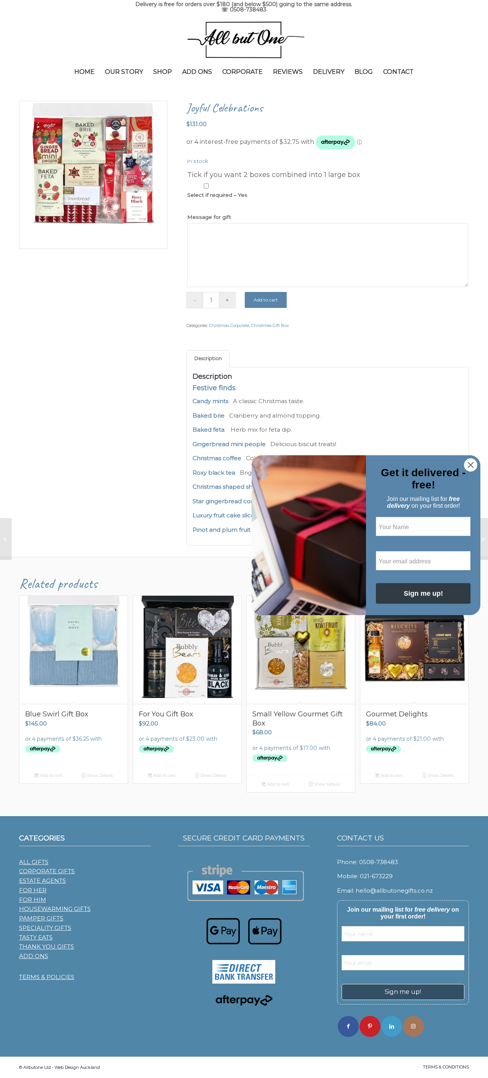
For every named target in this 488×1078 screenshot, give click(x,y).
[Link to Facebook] (348, 1026)
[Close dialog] (470, 465)
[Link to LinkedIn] (391, 1026)
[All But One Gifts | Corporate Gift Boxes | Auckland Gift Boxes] (244, 39)
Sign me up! (403, 991)
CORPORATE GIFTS (47, 871)
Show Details (99, 775)
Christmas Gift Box (270, 325)
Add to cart (266, 300)
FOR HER (33, 890)
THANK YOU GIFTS (46, 946)
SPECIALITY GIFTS (45, 927)
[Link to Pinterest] (370, 1026)
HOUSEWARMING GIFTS (55, 908)
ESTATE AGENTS (42, 880)
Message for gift (209, 217)
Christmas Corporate (229, 325)
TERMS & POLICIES (46, 977)
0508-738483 (248, 9)
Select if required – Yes (217, 195)
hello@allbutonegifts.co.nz (394, 890)
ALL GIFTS (33, 862)
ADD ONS (33, 956)
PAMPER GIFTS (41, 918)
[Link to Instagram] (413, 1026)
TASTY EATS (36, 937)
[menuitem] (84, 71)
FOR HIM (32, 899)
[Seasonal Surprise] (6, 539)
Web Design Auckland (77, 1067)
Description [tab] (208, 358)
